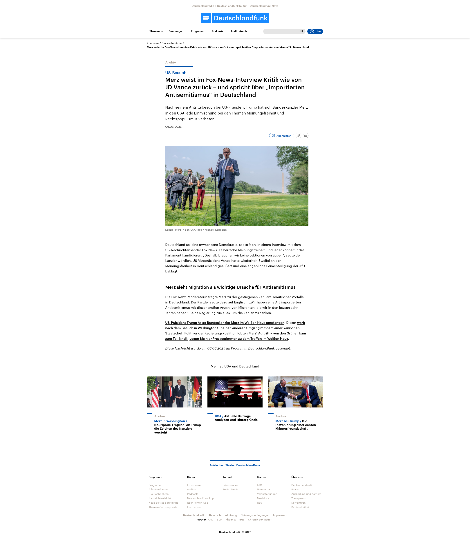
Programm (197, 31)
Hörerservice (230, 485)
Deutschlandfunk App (200, 498)
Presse (295, 489)
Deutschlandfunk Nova (264, 5)
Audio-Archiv (239, 31)
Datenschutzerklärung (223, 515)
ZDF (219, 519)
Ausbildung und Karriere (306, 493)
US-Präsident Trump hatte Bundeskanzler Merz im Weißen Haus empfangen (224, 323)
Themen (154, 31)
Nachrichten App (197, 502)
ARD (210, 519)
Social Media (230, 489)
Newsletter (263, 489)
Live (318, 31)
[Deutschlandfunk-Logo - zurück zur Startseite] (235, 18)
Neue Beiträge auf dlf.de (163, 502)
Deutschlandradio (203, 5)
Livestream (194, 485)
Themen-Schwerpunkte (163, 507)
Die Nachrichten (172, 43)
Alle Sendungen (159, 489)
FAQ (259, 485)
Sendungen (176, 31)
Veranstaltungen (267, 493)
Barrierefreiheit (300, 507)
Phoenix (230, 519)
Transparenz (298, 498)
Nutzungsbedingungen (255, 515)
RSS (259, 502)
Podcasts (217, 31)
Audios (191, 489)
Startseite (153, 43)
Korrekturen (298, 502)
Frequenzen (194, 507)
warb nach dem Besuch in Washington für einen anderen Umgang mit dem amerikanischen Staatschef (235, 328)
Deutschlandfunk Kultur (232, 5)
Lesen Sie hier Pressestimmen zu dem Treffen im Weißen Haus (238, 338)
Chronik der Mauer (260, 519)
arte (241, 519)
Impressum (280, 515)
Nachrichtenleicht (160, 498)
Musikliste (263, 498)
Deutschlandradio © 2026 (235, 532)
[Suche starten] (302, 31)
